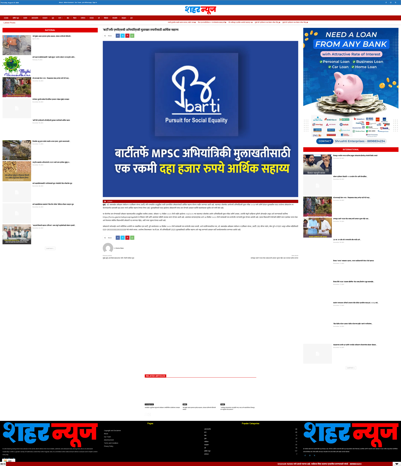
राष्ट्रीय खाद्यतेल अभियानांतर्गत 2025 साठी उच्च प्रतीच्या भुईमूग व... (51, 162)
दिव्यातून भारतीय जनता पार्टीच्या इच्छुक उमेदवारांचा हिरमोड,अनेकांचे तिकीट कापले (355, 156)
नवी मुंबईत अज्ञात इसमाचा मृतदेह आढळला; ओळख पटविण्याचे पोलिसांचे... (52, 36)
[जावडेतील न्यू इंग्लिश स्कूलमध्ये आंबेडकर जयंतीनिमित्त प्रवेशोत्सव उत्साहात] (163, 392)
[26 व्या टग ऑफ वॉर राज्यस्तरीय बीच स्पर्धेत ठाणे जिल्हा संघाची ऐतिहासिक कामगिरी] (317, 249)
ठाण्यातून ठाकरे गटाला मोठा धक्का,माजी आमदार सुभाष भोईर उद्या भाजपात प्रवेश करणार (274, 258)
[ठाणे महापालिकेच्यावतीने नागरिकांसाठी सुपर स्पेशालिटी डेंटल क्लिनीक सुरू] (17, 192)
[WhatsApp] (132, 36)
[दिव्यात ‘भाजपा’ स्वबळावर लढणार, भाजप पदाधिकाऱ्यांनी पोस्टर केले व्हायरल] (317, 270)
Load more (49, 248)
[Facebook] (386, 2)
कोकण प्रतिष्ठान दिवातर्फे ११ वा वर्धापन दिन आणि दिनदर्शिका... (350, 177)
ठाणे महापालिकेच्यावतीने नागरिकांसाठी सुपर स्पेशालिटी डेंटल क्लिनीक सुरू (52, 183)
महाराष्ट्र (184, 404)
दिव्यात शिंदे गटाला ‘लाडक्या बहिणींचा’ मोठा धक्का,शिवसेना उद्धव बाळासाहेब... (353, 282)
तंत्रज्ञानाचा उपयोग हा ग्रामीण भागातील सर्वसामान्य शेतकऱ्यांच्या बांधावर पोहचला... (355, 345)
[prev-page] (146, 414)
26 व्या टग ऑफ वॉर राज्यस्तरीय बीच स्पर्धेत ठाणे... (347, 240)
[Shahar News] (108, 248)
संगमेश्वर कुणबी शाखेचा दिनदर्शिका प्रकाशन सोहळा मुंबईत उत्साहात (50, 99)
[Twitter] (395, 2)
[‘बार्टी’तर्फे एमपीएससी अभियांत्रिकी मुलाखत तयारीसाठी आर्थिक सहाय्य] (17, 129)
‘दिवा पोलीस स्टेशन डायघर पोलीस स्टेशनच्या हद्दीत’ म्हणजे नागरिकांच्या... (353, 324)
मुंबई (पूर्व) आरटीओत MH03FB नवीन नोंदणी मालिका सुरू (118, 258)
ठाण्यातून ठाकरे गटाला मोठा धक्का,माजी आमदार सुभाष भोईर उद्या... (351, 219)
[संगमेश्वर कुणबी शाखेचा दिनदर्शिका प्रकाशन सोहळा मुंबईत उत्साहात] (17, 108)
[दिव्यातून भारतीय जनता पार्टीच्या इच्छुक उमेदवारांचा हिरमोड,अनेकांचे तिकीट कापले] (317, 165)
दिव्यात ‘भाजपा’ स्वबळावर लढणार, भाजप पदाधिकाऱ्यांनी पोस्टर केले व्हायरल (353, 261)
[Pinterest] (127, 36)
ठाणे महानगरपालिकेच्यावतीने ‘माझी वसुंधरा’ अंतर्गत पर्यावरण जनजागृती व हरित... (54, 57)
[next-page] (149, 414)
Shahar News (119, 248)
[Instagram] (391, 2)
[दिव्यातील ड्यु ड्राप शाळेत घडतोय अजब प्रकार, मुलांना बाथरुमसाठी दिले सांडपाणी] (17, 150)
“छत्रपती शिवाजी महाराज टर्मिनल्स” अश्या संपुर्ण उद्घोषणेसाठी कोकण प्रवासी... (54, 225)
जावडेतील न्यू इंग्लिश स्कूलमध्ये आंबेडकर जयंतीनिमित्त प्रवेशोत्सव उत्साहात (162, 407)
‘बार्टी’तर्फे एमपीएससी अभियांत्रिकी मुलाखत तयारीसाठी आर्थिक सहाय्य (51, 120)
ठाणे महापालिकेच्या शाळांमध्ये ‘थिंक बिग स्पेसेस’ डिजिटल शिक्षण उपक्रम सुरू (53, 204)
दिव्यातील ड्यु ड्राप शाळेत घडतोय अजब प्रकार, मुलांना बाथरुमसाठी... (51, 141)
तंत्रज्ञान (222, 404)
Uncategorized (149, 404)
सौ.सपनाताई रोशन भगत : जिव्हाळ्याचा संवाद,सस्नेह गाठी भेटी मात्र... (51, 78)
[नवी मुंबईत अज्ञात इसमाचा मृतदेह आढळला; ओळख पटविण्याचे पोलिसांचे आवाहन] (17, 45)
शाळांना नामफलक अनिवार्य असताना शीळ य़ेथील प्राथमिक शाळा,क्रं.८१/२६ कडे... (356, 303)
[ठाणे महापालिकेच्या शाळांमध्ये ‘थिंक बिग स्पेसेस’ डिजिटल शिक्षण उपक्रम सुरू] (17, 213)
